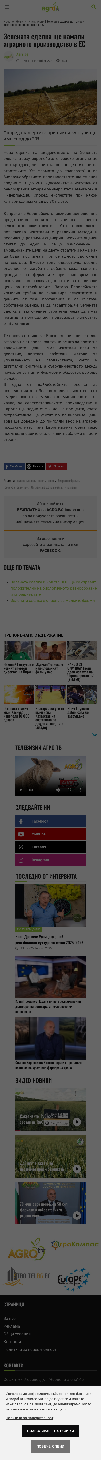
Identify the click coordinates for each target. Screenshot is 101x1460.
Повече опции (50, 1446)
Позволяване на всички (50, 1431)
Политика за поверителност (29, 1418)
